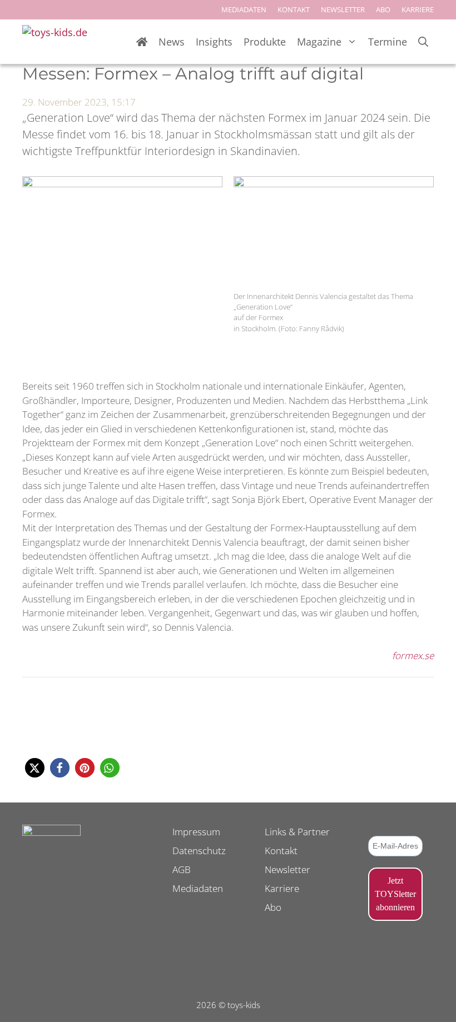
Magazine (319, 41)
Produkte (265, 41)
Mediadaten (197, 888)
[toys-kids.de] (58, 41)
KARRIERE (418, 9)
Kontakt (281, 850)
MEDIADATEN (243, 9)
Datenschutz (199, 850)
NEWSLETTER (343, 9)
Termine (387, 41)
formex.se (413, 655)
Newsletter (287, 869)
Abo (273, 907)
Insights (214, 41)
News (171, 41)
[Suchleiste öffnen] (423, 42)
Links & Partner (297, 831)
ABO (383, 9)
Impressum (196, 831)
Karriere (282, 888)
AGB (181, 869)
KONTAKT (293, 9)
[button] (34, 767)
